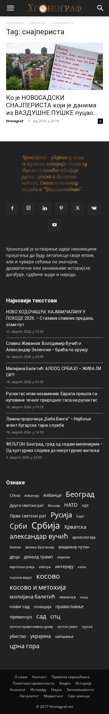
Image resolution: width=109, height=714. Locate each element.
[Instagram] (28, 208)
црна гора (24, 646)
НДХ (85, 505)
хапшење (64, 636)
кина (82, 566)
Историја (83, 683)
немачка (67, 597)
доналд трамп (38, 557)
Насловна (15, 22)
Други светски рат (27, 505)
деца (15, 557)
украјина (40, 636)
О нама (21, 676)
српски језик (67, 626)
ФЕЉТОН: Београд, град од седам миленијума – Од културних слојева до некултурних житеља (54, 447)
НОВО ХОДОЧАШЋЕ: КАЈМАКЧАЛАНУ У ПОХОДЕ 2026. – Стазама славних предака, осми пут (50, 318)
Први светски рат (28, 516)
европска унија (22, 566)
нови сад (20, 606)
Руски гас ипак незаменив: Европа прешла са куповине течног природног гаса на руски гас (51, 396)
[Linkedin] (45, 208)
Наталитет (29, 696)
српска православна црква (31, 627)
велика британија (39, 547)
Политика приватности (33, 683)
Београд (80, 494)
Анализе (17, 689)
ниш (84, 597)
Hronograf (14, 121)
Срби (18, 526)
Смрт (80, 516)
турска (87, 626)
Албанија (31, 495)
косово (48, 576)
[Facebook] (12, 208)
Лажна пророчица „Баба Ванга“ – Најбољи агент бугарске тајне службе (48, 422)
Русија (61, 515)
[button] (10, 8)
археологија (83, 537)
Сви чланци (79, 696)
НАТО (71, 505)
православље (69, 606)
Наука (56, 689)
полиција (42, 606)
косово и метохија (38, 587)
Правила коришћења (70, 676)
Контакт (39, 676)
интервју (64, 566)
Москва (54, 505)
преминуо (21, 617)
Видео (65, 683)
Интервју (38, 689)
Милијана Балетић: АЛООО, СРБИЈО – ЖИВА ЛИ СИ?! (53, 371)
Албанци (52, 495)
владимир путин (73, 547)
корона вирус (21, 577)
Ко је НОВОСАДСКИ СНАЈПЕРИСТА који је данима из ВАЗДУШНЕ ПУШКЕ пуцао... (51, 105)
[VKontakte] (94, 208)
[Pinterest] (61, 208)
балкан (15, 547)
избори (45, 566)
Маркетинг (53, 696)
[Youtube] (54, 225)
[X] (77, 208)
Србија (45, 525)
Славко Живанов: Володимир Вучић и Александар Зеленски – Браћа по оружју (47, 346)
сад (41, 616)
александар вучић (39, 536)
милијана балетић (32, 596)
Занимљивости (80, 689)
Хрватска (75, 527)
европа (63, 556)
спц (55, 616)
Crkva (15, 495)
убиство (18, 636)
